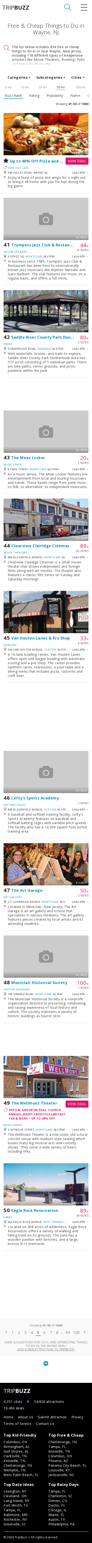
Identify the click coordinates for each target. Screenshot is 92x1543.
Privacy (77, 1417)
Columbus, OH (15, 1442)
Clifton (50, 649)
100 (76, 1332)
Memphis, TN (15, 1470)
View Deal (77, 161)
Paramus (44, 348)
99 (68, 1332)
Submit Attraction (52, 1417)
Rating (34, 95)
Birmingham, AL (17, 1446)
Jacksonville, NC (61, 1475)
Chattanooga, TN (18, 1465)
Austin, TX (56, 1519)
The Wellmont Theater (34, 1103)
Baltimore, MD (16, 1514)
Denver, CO (57, 1500)
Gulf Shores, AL (16, 1451)
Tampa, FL (57, 1446)
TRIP (15, 7)
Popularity (55, 95)
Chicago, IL (57, 1510)
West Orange (53, 1222)
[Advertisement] (46, 394)
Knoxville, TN (14, 1460)
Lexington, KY (15, 1491)
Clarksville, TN (15, 1456)
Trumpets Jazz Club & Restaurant (44, 245)
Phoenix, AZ (58, 1460)
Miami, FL (56, 1514)
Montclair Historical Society (39, 982)
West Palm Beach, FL (21, 1475)
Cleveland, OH (15, 1496)
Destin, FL (56, 1505)
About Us (25, 1417)
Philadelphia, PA (61, 1524)
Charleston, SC (60, 1496)
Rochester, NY (15, 1519)
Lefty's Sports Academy (35, 798)
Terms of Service (17, 1423)
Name (75, 95)
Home (8, 1417)
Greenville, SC (15, 1524)
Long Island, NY (16, 1500)
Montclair (34, 256)
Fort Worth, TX (16, 1505)
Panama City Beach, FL (67, 1465)
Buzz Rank (13, 95)
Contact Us (45, 1423)
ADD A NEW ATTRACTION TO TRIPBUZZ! (46, 1349)
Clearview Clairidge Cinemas (40, 545)
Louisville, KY (59, 1470)
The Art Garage (26, 890)
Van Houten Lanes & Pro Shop (40, 638)
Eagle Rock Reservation (34, 1210)
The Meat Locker (28, 457)
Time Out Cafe (18, 168)
